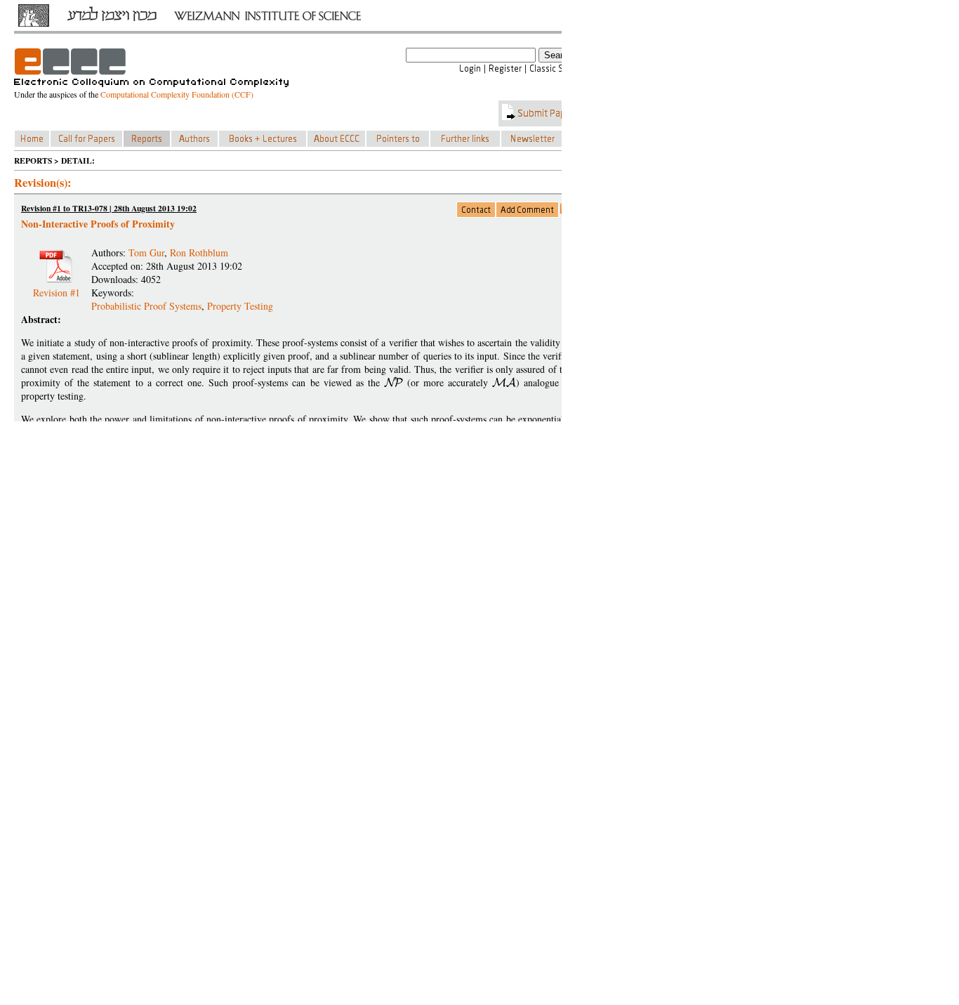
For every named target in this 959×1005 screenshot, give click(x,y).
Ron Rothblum (199, 252)
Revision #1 (56, 287)
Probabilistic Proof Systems (146, 306)
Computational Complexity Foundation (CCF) (176, 94)
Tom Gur (146, 252)
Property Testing (240, 306)
